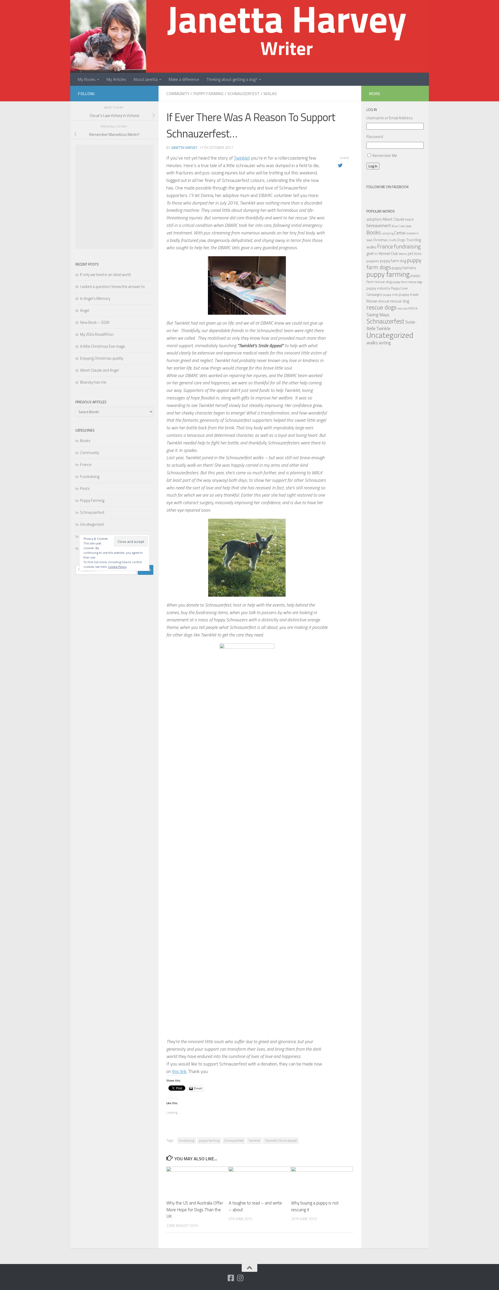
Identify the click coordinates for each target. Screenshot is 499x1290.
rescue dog (399, 301)
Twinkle (383, 328)
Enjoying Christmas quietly (101, 358)
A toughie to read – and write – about (255, 1206)
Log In (373, 166)
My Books (86, 79)
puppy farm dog (393, 261)
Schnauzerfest (243, 93)
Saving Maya (377, 314)
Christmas (380, 239)
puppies (372, 261)
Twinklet (242, 157)
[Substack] (221, 1278)
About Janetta (145, 79)
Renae (371, 301)
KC (376, 254)
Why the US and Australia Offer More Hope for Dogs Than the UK (194, 1210)
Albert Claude (393, 219)
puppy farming (209, 1140)
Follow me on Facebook (387, 186)
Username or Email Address (389, 118)
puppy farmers (404, 268)
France (85, 465)
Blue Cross (398, 226)
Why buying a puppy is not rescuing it (315, 1206)
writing (385, 342)
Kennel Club (388, 253)
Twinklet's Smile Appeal (281, 1140)
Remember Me (384, 156)
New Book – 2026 (94, 322)
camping (387, 233)
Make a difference (184, 79)
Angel (84, 310)
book (408, 226)
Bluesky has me (93, 382)
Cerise (399, 232)
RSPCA (412, 308)
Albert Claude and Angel (99, 370)
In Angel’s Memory (95, 298)
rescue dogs (381, 307)
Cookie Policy (117, 566)
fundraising (186, 1140)
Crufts (393, 240)
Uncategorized (92, 524)
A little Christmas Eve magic (103, 346)
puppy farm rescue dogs (407, 282)
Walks (270, 93)
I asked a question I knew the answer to (112, 286)
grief (369, 253)
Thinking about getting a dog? (231, 79)
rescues (402, 308)
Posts (85, 488)
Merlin (403, 254)
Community (177, 93)
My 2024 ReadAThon (97, 334)
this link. (179, 1071)
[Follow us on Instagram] (240, 1278)
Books (85, 441)
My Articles (116, 79)
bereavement (378, 225)
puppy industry (378, 288)
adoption (374, 219)
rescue (383, 301)
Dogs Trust (405, 239)
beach (409, 219)
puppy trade (409, 294)
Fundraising (89, 476)
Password (374, 137)
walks (372, 342)
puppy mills (390, 294)
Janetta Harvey (184, 147)
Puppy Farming (208, 93)
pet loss (415, 253)
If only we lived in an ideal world (105, 275)
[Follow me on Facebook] (231, 1278)
